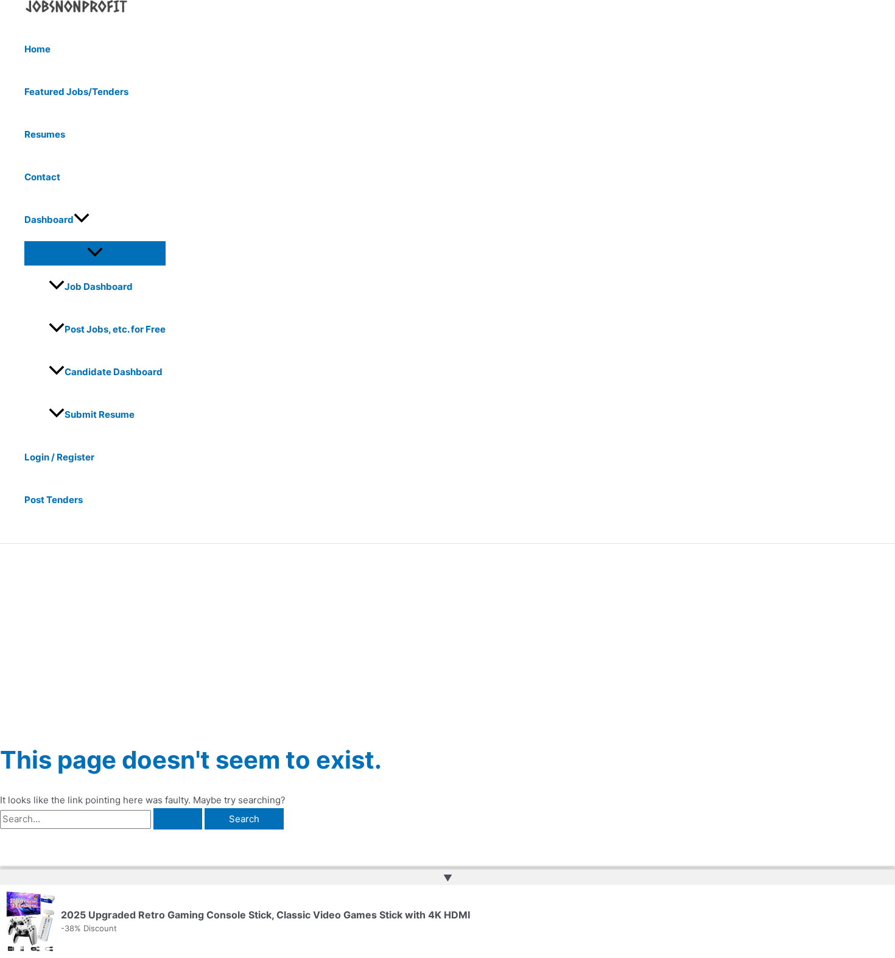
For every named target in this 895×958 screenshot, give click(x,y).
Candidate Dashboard (114, 372)
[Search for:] (102, 819)
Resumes (44, 134)
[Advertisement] (447, 635)
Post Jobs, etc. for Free (115, 329)
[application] (82, 220)
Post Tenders (53, 499)
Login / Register (59, 457)
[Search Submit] (177, 818)
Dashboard (49, 219)
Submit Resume (100, 414)
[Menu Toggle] (95, 252)
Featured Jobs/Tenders (76, 91)
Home (37, 49)
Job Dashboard (99, 286)
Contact (42, 177)
